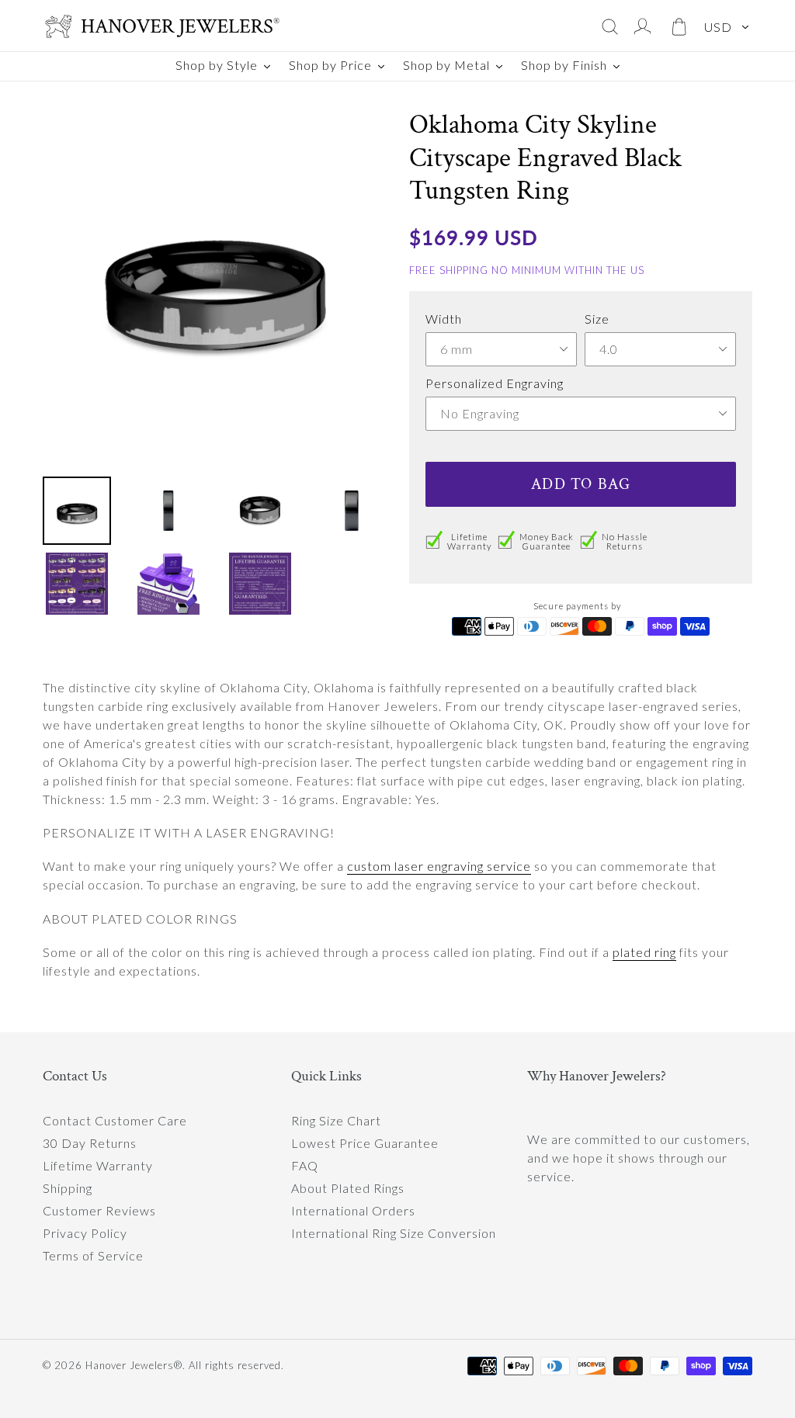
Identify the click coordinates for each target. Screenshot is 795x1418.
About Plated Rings (347, 1188)
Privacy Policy (85, 1233)
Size (597, 318)
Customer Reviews (99, 1210)
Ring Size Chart (336, 1120)
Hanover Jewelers (129, 1365)
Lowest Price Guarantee (365, 1142)
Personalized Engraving (494, 383)
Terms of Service (93, 1255)
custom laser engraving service (439, 865)
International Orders (353, 1210)
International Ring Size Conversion (393, 1233)
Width (443, 318)
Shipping (67, 1188)
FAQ (304, 1165)
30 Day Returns (90, 1142)
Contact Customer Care (115, 1120)
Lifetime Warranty (98, 1165)
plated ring (644, 952)
